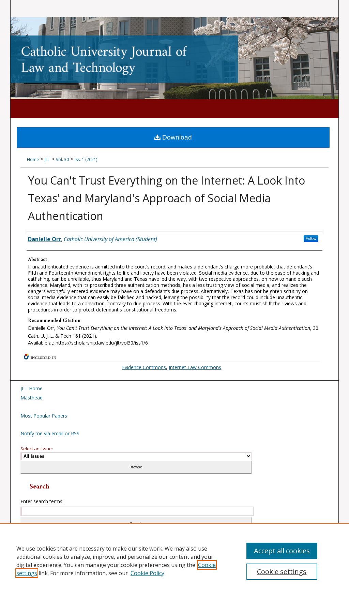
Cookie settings (281, 571)
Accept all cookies (282, 550)
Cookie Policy (147, 573)
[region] (174, 560)
